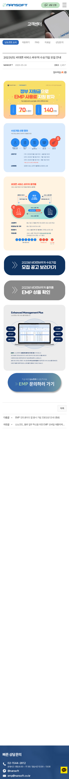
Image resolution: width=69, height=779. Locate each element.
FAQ (37, 42)
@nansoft (13, 770)
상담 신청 (52, 5)
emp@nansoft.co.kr (19, 775)
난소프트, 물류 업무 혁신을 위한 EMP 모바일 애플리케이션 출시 (40, 424)
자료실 (47, 42)
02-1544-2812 (17, 763)
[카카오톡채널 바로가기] (64, 768)
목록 (62, 408)
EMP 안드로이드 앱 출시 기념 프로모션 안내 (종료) (37, 417)
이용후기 (26, 42)
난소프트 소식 (11, 42)
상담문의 (59, 42)
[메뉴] (64, 5)
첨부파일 (58, 72)
